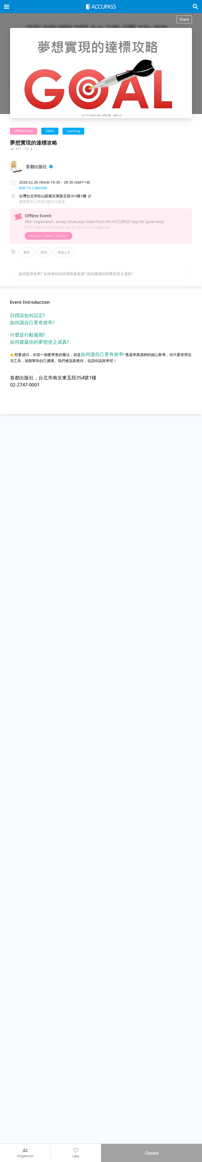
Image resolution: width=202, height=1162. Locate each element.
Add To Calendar (33, 187)
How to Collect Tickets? (48, 235)
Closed (151, 1153)
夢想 (26, 252)
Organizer (25, 1155)
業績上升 (64, 252)
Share (184, 19)
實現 (44, 252)
